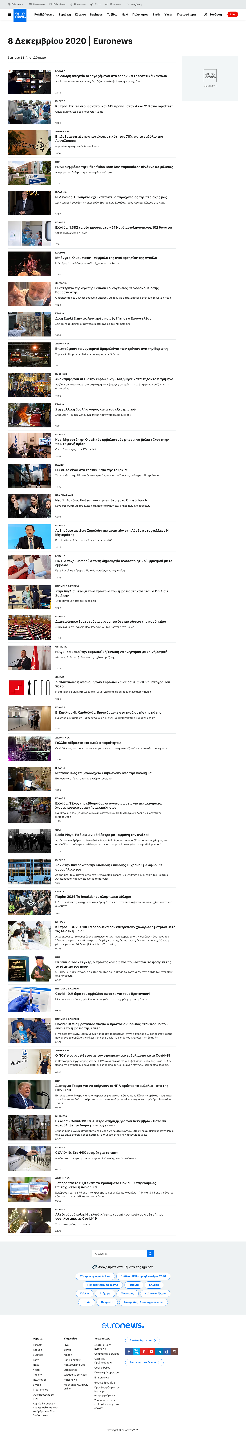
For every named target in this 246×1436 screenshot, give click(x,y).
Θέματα (37, 1338)
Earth (156, 14)
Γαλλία (84, 1293)
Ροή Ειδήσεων (44, 14)
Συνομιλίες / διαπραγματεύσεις (143, 1302)
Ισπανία (134, 1284)
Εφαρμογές (70, 1369)
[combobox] (146, 4)
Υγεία (168, 14)
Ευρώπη (65, 14)
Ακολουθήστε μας (74, 1364)
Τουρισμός (127, 1293)
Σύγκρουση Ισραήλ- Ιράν (95, 1276)
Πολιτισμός (140, 14)
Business (96, 14)
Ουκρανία (107, 1302)
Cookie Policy (102, 1367)
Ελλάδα (154, 1284)
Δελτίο (67, 1349)
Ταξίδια (112, 14)
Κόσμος (80, 14)
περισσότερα (102, 1338)
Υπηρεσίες (70, 1338)
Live (232, 14)
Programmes (40, 1389)
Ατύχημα (105, 1293)
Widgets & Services (75, 1374)
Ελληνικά (16, 4)
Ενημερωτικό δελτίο (143, 1362)
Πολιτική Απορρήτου (106, 1372)
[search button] (128, 4)
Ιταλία (87, 1302)
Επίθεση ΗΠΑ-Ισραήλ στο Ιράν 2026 (143, 1276)
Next (125, 14)
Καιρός (68, 1354)
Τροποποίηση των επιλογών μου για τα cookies (106, 1404)
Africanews (70, 1379)
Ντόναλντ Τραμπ (155, 1293)
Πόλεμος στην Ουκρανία (102, 1284)
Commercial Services (106, 1353)
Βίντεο (37, 1384)
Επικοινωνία (101, 1377)
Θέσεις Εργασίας (104, 1382)
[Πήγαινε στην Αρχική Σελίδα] (20, 15)
